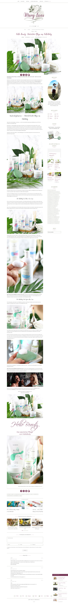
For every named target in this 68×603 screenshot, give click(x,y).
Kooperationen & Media (34, 1)
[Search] (49, 1)
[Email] (35, 26)
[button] (21, 75)
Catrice (49, 193)
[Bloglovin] (36, 26)
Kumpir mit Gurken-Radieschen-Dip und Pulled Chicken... (62, 594)
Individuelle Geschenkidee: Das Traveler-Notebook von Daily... (61, 578)
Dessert (54, 193)
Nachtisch (50, 212)
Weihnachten (56, 221)
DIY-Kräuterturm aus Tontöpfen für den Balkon (50, 166)
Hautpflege (22, 494)
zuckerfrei (57, 223)
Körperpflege (36, 494)
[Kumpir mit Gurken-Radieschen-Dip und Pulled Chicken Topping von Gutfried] (55, 594)
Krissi (11, 580)
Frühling (50, 196)
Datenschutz (47, 1)
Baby (49, 190)
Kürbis (49, 207)
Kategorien (22, 1)
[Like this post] (27, 499)
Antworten (42, 580)
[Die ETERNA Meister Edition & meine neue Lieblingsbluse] (58, 174)
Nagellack (56, 212)
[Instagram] (32, 26)
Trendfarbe (50, 218)
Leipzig (53, 207)
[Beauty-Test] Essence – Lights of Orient (62, 589)
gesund (56, 199)
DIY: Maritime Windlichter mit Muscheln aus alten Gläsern (57, 167)
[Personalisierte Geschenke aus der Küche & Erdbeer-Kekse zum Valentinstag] (55, 600)
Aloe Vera (9, 494)
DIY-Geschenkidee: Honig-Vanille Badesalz (51, 178)
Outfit (49, 215)
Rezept (54, 215)
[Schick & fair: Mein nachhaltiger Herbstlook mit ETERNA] (55, 583)
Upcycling (56, 218)
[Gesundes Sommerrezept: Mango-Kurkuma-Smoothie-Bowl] (25, 522)
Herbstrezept (50, 204)
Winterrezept (50, 223)
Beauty (13, 494)
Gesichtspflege (17, 494)
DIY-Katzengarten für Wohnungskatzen (52, 154)
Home (18, 1)
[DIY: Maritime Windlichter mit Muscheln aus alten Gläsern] (58, 161)
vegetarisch (50, 221)
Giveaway (56, 201)
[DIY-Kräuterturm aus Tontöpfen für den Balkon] (51, 161)
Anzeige (29, 29)
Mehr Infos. (40, 486)
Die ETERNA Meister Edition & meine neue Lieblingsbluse (58, 179)
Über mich (27, 1)
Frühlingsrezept (56, 196)
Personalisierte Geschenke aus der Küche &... (62, 600)
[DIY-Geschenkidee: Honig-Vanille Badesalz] (51, 174)
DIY (59, 193)
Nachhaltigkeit (56, 210)
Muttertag (50, 210)
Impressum (41, 1)
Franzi (11, 567)
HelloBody (27, 494)
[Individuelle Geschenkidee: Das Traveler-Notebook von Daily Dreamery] (55, 578)
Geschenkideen (50, 199)
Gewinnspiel (50, 201)
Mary (23, 37)
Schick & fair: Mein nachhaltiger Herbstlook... (61, 583)
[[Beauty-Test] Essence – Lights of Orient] (55, 589)
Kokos (31, 494)
